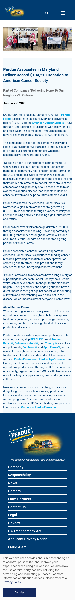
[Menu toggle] (63, 13)
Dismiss (19, 592)
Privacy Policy (12, 582)
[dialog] (37, 577)
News (12, 483)
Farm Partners (19, 499)
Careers (14, 491)
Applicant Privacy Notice (28, 539)
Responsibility (19, 475)
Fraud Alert (17, 547)
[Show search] (47, 13)
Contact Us (17, 507)
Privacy (14, 523)
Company (15, 467)
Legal (12, 515)
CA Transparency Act (24, 531)
